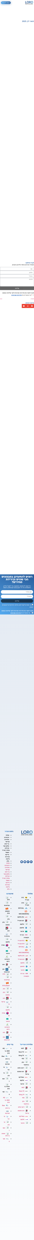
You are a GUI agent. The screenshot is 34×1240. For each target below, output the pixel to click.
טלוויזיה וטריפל (7, 841)
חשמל (7, 852)
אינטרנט (6, 837)
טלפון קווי (6, 846)
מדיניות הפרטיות (16, 295)
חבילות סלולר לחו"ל (6, 849)
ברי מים (7, 844)
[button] (32, 306)
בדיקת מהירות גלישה (7, 857)
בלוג (8, 861)
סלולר (7, 835)
